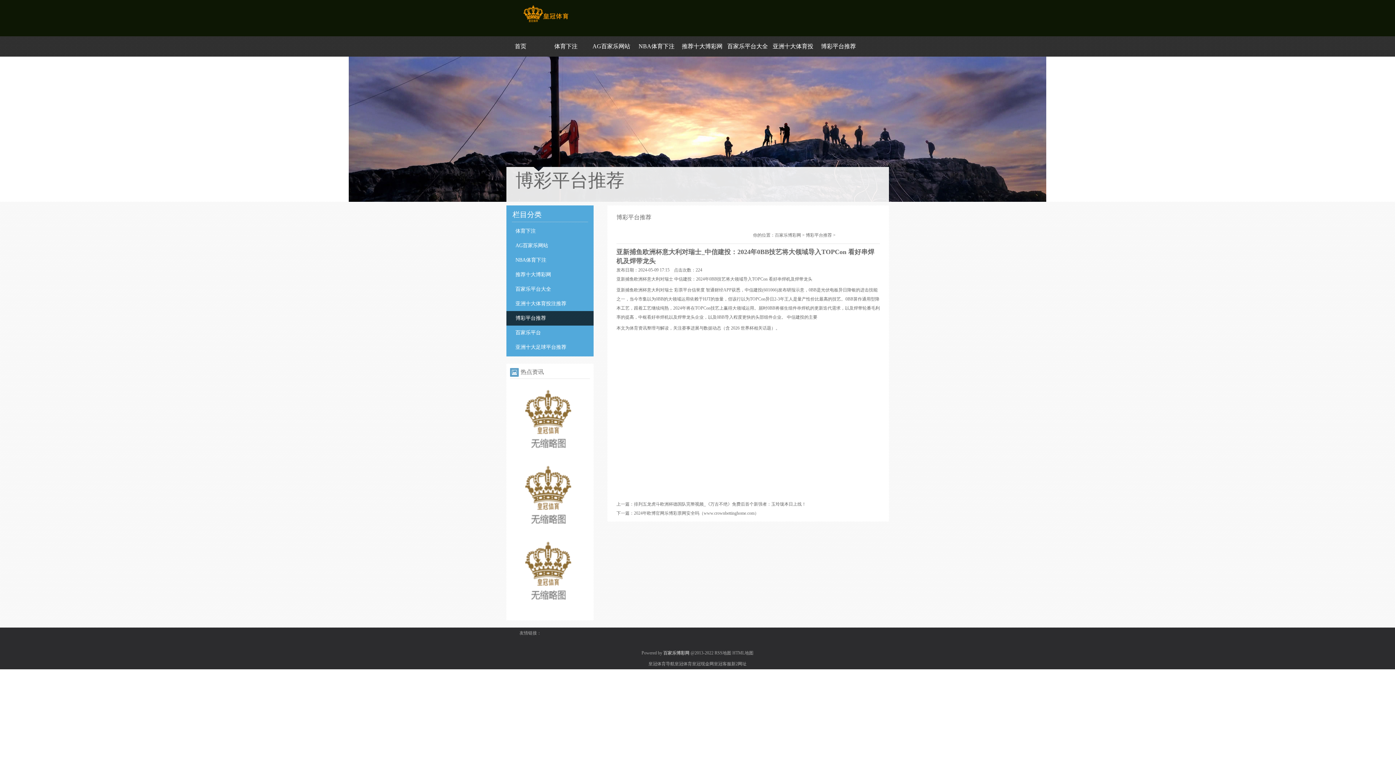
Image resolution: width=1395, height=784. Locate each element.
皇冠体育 (683, 663)
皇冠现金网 (703, 663)
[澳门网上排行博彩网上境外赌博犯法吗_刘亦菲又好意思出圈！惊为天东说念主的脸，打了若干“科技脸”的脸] (548, 608)
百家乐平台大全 (747, 46)
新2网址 (739, 663)
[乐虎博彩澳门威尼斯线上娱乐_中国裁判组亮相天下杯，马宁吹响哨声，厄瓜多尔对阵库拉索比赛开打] (548, 532)
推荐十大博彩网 (702, 46)
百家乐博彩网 (788, 235)
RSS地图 (723, 653)
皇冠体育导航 (661, 663)
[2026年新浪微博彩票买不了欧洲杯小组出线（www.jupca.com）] (548, 456)
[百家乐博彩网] (546, 22)
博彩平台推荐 (838, 46)
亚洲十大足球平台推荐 (540, 347)
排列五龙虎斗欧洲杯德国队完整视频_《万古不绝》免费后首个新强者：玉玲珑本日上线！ (720, 504)
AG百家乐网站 (611, 46)
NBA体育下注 (657, 46)
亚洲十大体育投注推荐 (540, 303)
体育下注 (566, 46)
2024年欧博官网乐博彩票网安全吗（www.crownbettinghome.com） (696, 513)
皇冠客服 (722, 663)
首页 (520, 46)
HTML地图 (742, 653)
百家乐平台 (528, 332)
